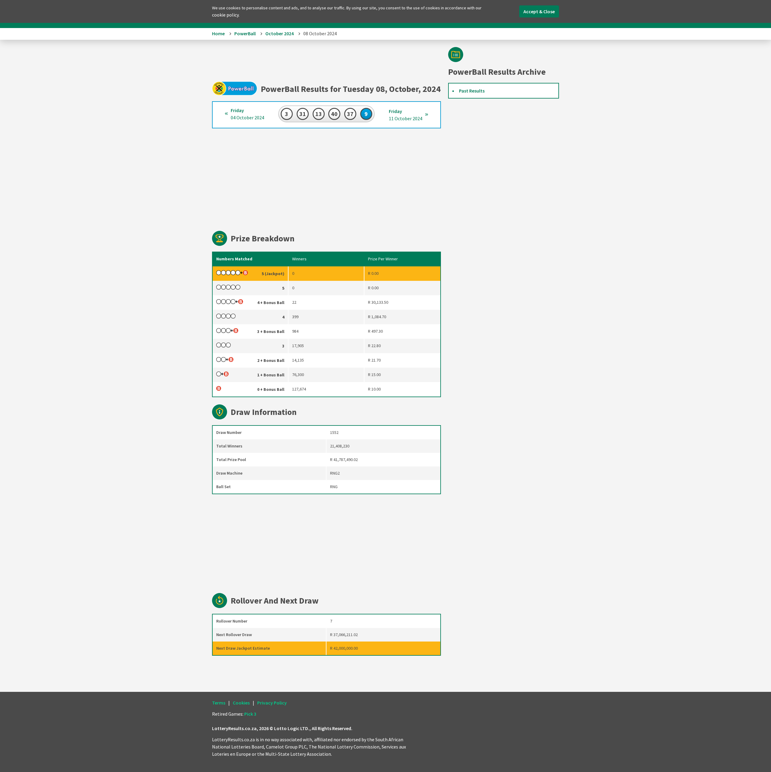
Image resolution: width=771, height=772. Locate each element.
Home (218, 33)
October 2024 (279, 33)
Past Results (472, 91)
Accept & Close (539, 11)
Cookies (241, 703)
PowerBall (245, 33)
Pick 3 (250, 714)
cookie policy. (225, 15)
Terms (218, 703)
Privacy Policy (272, 703)
